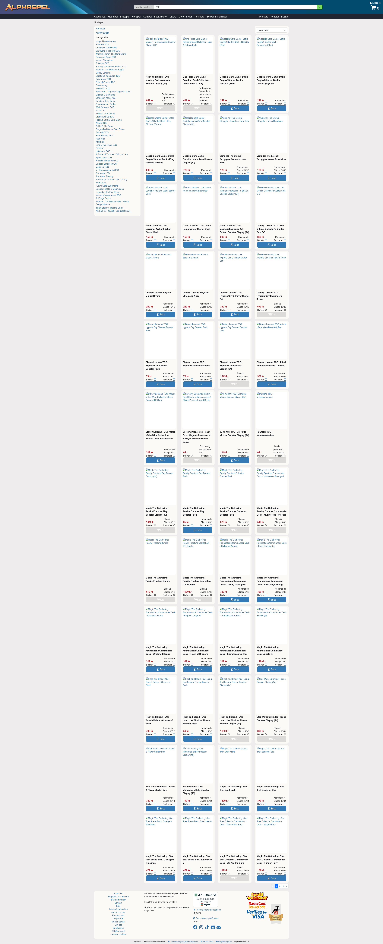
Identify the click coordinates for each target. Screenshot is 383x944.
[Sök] (320, 7)
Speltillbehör (160, 16)
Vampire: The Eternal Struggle (110, 69)
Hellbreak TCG (103, 88)
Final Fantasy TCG (104, 135)
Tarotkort (100, 147)
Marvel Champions (104, 60)
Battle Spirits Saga (104, 126)
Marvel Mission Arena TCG (108, 195)
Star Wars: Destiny (104, 176)
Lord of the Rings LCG (106, 144)
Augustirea (99, 16)
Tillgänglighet (118, 930)
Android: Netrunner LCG (107, 160)
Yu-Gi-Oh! (100, 110)
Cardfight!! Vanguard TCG (108, 75)
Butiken (285, 16)
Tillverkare (262, 16)
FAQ (118, 905)
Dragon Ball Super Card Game (110, 129)
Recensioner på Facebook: (208, 909)
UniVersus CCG (103, 151)
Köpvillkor (118, 918)
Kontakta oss (118, 915)
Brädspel (125, 16)
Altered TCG (101, 122)
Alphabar (118, 893)
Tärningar (199, 16)
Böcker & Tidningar (217, 16)
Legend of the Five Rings (107, 191)
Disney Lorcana (103, 72)
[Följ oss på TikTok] (207, 927)
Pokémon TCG (103, 63)
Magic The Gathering (106, 41)
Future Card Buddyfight (107, 185)
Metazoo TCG (102, 166)
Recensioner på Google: (207, 918)
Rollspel (147, 16)
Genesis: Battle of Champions (110, 188)
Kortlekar (100, 141)
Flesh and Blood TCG (106, 56)
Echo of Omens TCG (105, 82)
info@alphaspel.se (225, 941)
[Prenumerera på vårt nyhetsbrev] (218, 927)
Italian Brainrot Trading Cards (109, 207)
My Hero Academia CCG (107, 169)
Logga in (376, 2)
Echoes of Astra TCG (105, 97)
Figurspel (113, 16)
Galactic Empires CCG (106, 163)
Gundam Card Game (105, 100)
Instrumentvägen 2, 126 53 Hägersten (184, 941)
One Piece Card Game (106, 47)
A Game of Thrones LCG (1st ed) (111, 179)
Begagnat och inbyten (118, 896)
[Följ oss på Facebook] (195, 927)
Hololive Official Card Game (109, 119)
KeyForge (100, 138)
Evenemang (101, 85)
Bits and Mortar (118, 899)
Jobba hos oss (118, 912)
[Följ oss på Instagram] (201, 927)
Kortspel (136, 16)
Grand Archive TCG (105, 116)
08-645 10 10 (208, 941)
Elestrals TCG (102, 132)
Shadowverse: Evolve (106, 104)
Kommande (102, 33)
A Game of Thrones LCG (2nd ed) (112, 154)
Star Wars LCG (103, 173)
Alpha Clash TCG (104, 157)
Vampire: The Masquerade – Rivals (112, 201)
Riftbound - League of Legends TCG (113, 91)
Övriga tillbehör (103, 204)
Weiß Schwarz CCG (105, 107)
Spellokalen (118, 927)
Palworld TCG (102, 44)
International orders (118, 909)
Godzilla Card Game (105, 113)
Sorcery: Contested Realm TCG (111, 66)
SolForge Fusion (103, 198)
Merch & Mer (185, 16)
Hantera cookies (118, 934)
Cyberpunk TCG (103, 78)
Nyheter (274, 16)
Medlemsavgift (118, 921)
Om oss (118, 924)
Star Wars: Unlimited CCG (108, 50)
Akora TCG (101, 182)
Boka (236, 108)
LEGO (173, 16)
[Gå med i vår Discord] (213, 927)
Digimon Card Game (105, 94)
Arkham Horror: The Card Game (111, 53)
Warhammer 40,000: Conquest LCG (113, 210)
